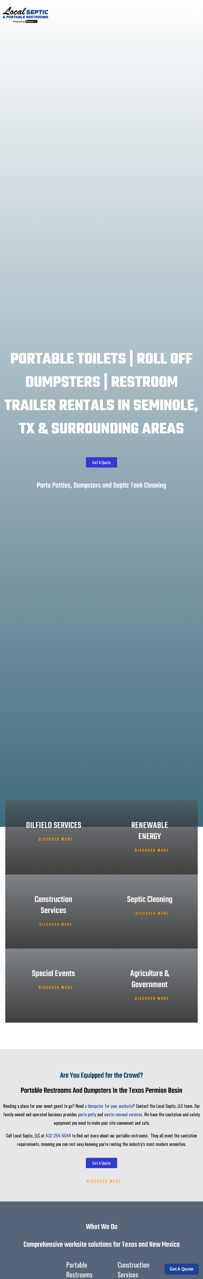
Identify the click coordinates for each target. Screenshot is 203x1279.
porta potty (87, 1114)
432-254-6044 (58, 1135)
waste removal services (123, 1114)
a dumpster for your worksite (109, 1106)
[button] (198, 20)
